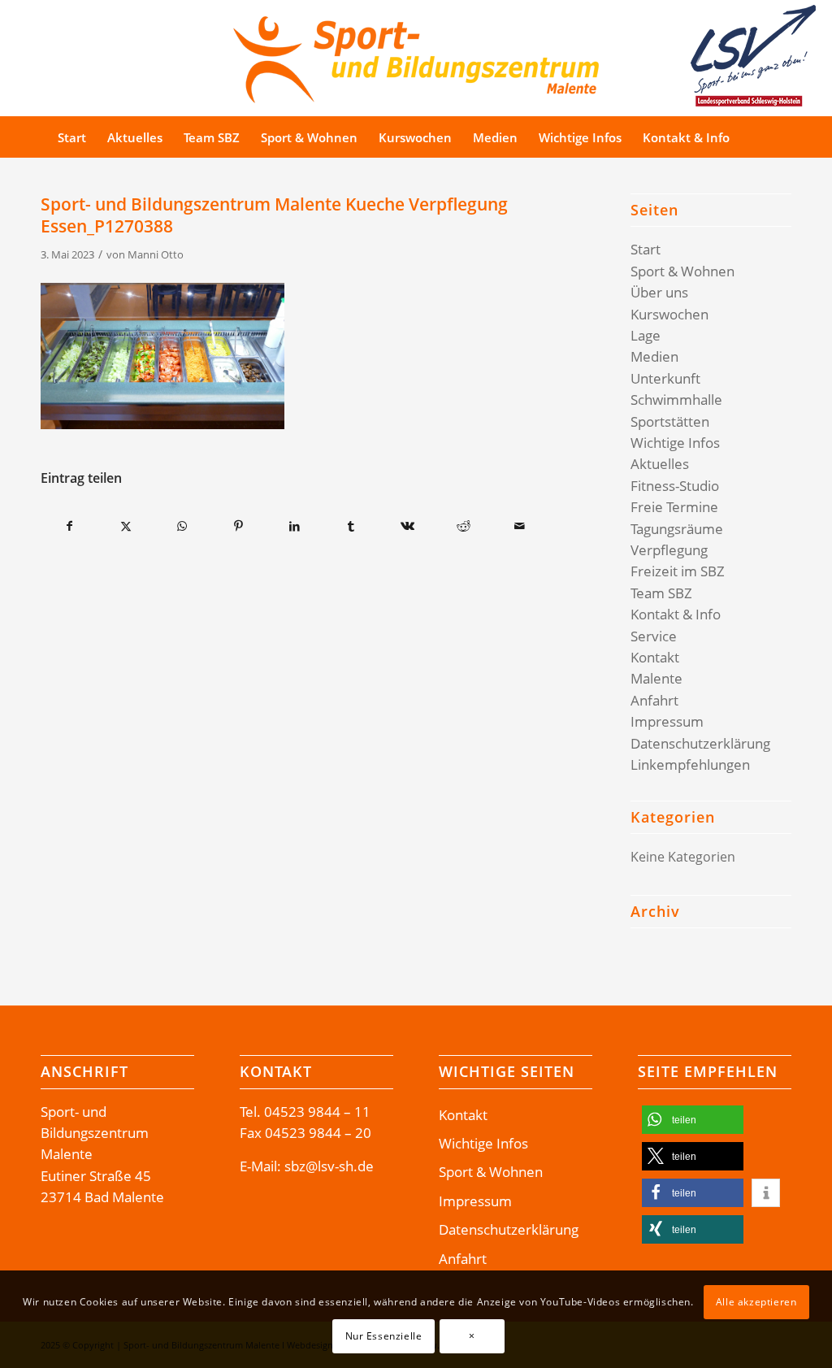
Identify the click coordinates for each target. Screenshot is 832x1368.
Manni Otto (156, 254)
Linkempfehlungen (690, 764)
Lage (645, 335)
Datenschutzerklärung (700, 743)
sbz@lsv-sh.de (329, 1166)
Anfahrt (654, 700)
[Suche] (770, 137)
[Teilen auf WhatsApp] (182, 526)
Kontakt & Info (675, 614)
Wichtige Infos (675, 442)
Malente (656, 678)
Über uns (659, 292)
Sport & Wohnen (682, 271)
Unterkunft (665, 378)
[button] (692, 1119)
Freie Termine (674, 506)
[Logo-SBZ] (416, 56)
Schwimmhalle (676, 399)
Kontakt (654, 657)
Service (653, 636)
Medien (654, 356)
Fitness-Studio (674, 485)
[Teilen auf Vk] (407, 526)
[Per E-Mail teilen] (519, 526)
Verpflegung (669, 550)
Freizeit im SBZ (677, 571)
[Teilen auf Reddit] (463, 526)
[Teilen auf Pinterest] (238, 526)
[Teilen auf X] (126, 526)
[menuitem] (72, 137)
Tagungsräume (676, 528)
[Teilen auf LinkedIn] (295, 526)
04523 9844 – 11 (317, 1111)
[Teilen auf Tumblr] (351, 526)
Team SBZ (661, 593)
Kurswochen (669, 314)
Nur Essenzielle (383, 1336)
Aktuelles (659, 463)
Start (645, 249)
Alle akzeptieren (756, 1302)
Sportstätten (669, 421)
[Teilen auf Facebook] (69, 526)
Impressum (667, 721)
